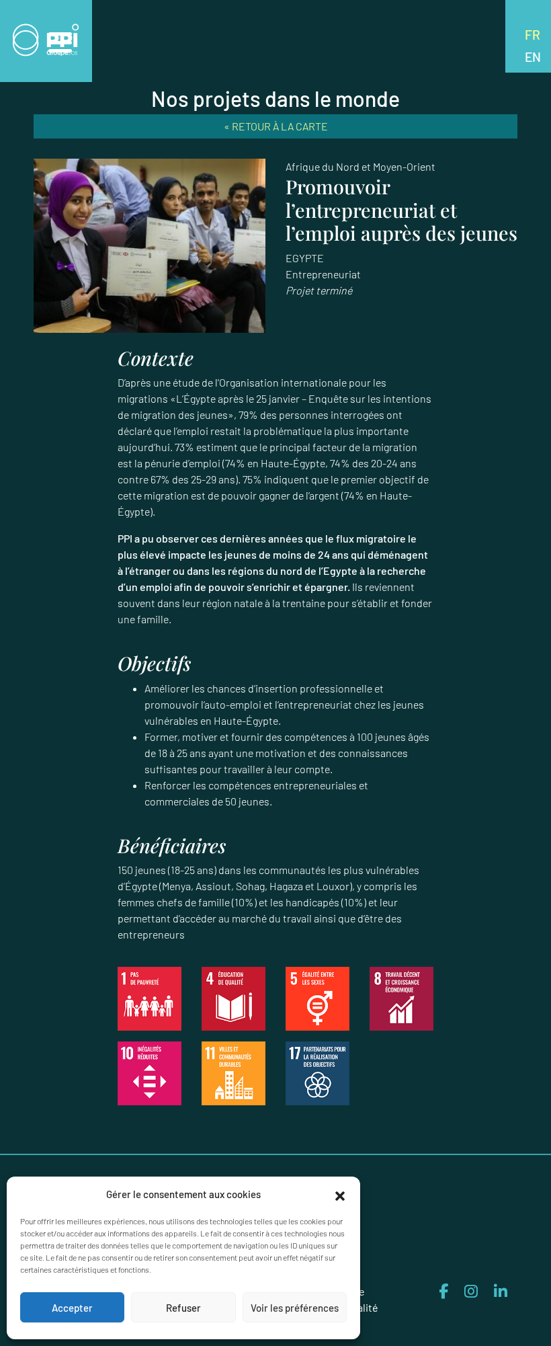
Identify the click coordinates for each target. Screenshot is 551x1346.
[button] (340, 1194)
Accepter (72, 1308)
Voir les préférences (295, 1308)
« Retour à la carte (276, 126)
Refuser (183, 1308)
